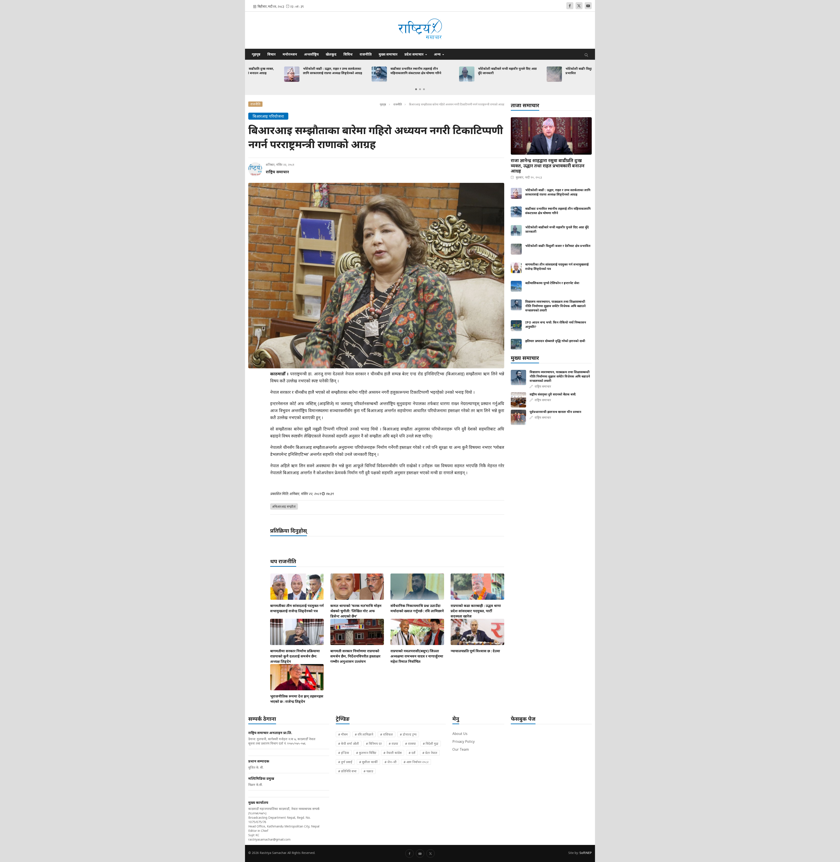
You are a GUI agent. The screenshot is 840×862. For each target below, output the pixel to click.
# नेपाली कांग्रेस (392, 753)
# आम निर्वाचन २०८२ (416, 762)
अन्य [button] (437, 54)
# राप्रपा (393, 743)
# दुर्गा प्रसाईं (345, 762)
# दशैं (412, 753)
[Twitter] (579, 5)
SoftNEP (585, 853)
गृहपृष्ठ (256, 54)
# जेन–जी (391, 762)
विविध (348, 54)
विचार (271, 54)
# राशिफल (386, 734)
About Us (459, 733)
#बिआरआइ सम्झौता (284, 506)
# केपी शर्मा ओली (348, 743)
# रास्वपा (410, 743)
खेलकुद (331, 54)
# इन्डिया (343, 753)
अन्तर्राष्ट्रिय (311, 54)
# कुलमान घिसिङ (366, 753)
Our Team (460, 749)
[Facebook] (569, 5)
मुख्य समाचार (388, 54)
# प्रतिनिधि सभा (347, 771)
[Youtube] (588, 5)
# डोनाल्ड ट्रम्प (408, 734)
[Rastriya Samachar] (420, 30)
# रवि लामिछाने (364, 734)
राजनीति (366, 54)
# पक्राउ (368, 771)
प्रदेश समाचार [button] (414, 54)
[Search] (586, 54)
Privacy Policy (463, 741)
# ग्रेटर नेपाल (429, 753)
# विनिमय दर (374, 743)
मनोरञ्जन (290, 54)
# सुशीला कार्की (368, 762)
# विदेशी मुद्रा (430, 743)
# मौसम (343, 734)
